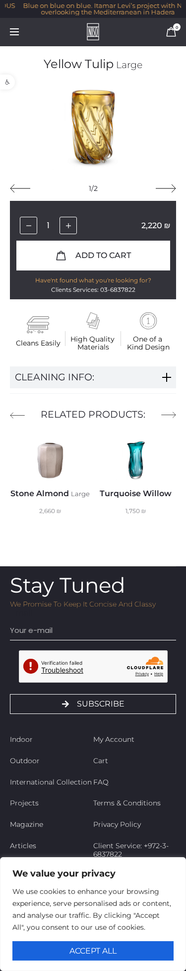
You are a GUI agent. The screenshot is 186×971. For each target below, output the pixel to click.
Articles (23, 845)
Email (21, 613)
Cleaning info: (54, 377)
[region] (93, 914)
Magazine (26, 824)
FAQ (101, 782)
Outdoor (25, 760)
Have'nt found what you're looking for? (93, 280)
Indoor (21, 739)
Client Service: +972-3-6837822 (131, 850)
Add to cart (102, 255)
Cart (100, 760)
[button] (7, 82)
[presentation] (20, 188)
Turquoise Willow (136, 493)
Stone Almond (50, 493)
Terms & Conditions (127, 802)
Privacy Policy (117, 824)
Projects (24, 802)
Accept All (93, 951)
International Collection (51, 782)
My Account (113, 739)
